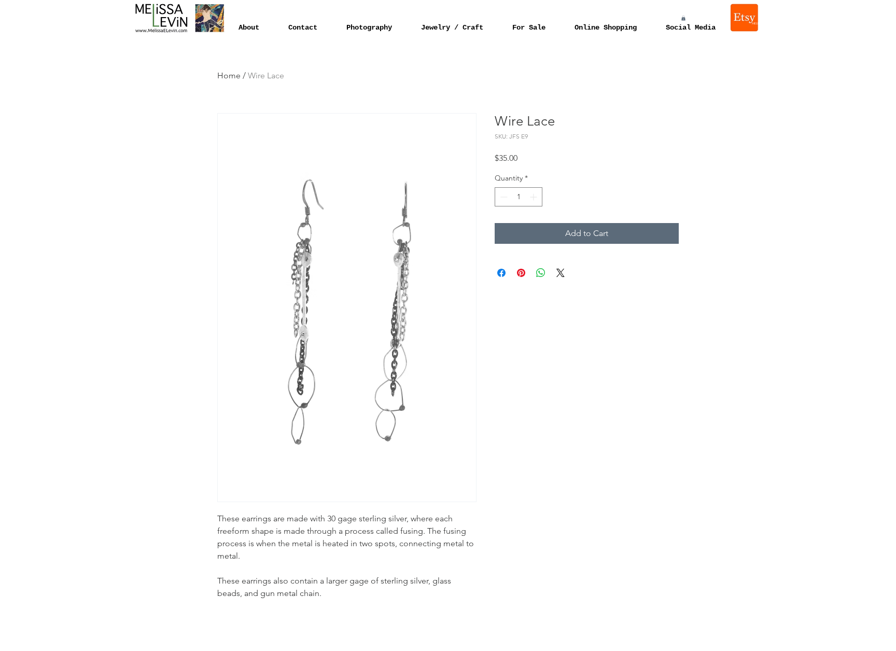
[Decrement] (502, 197)
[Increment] (534, 197)
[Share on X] (560, 273)
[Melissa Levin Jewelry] (745, 18)
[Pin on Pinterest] (521, 273)
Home (229, 75)
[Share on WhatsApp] (541, 273)
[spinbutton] (518, 197)
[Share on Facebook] (501, 273)
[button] (683, 18)
